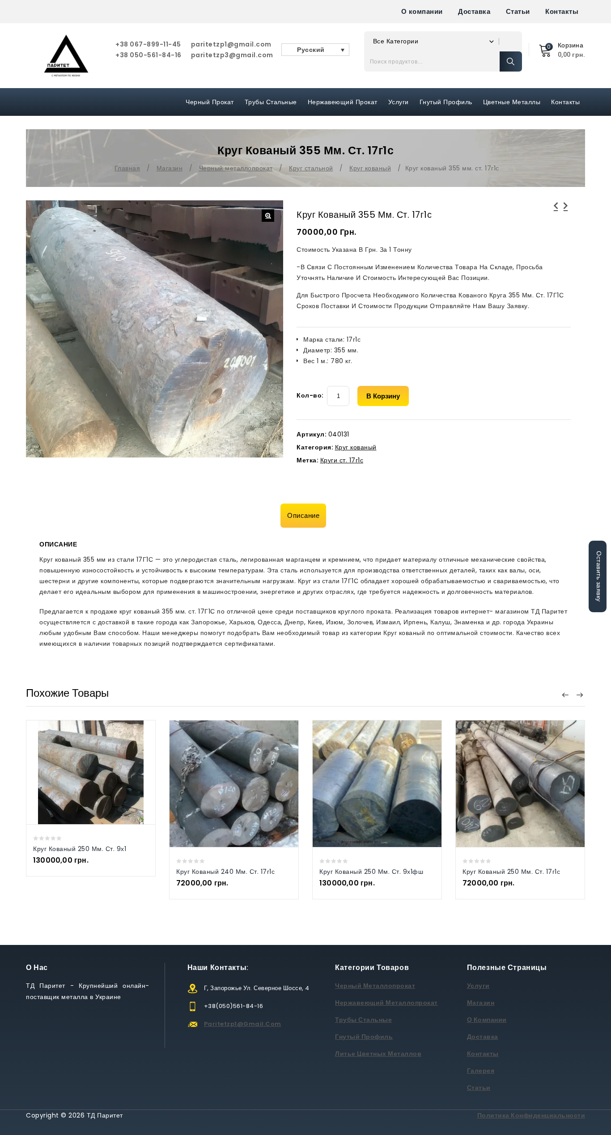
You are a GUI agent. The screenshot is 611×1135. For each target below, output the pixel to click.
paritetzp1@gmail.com (231, 44)
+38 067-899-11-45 (148, 44)
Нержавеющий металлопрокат (386, 1002)
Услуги (398, 101)
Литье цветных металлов (378, 1053)
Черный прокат (210, 101)
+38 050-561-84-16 (148, 55)
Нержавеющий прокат (343, 101)
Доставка (474, 11)
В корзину (383, 396)
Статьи (518, 11)
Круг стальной (311, 168)
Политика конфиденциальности (531, 1115)
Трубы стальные (363, 1019)
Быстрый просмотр (81, 772)
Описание (303, 515)
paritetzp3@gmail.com (232, 55)
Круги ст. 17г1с (342, 460)
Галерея (481, 1070)
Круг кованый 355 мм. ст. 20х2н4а (556, 211)
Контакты (561, 11)
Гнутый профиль (446, 101)
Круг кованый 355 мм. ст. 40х (566, 211)
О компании (422, 11)
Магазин (170, 168)
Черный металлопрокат (236, 168)
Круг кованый (370, 168)
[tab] (305, 516)
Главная (127, 168)
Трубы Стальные (271, 101)
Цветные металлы (512, 101)
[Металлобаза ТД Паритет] (66, 55)
